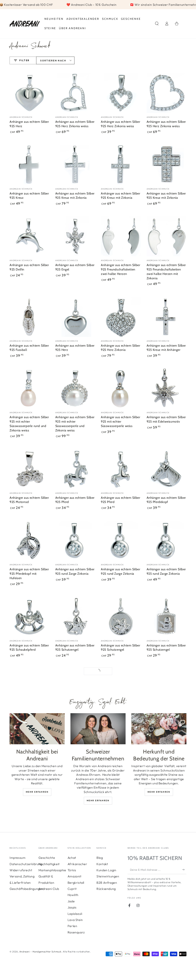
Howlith (73, 895)
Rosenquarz (76, 932)
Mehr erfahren (37, 792)
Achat (72, 858)
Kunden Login (106, 870)
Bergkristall (76, 883)
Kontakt (102, 864)
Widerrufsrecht (21, 870)
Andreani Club (48, 889)
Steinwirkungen (107, 876)
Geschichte (46, 858)
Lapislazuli (75, 914)
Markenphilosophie (52, 870)
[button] (157, 23)
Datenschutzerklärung (26, 864)
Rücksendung (106, 889)
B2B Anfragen (106, 883)
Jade (71, 901)
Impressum (17, 858)
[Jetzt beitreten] (184, 870)
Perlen (72, 926)
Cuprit (72, 889)
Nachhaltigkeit (49, 864)
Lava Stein (75, 920)
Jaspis (72, 907)
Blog (99, 858)
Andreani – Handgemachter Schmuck (40, 951)
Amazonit (75, 876)
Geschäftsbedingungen (26, 889)
